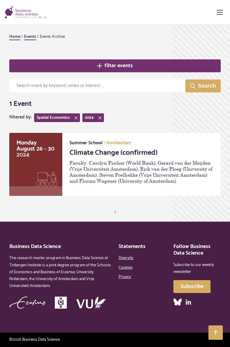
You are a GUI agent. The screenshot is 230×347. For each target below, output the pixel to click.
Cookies (126, 267)
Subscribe (192, 286)
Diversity (126, 258)
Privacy (125, 277)
